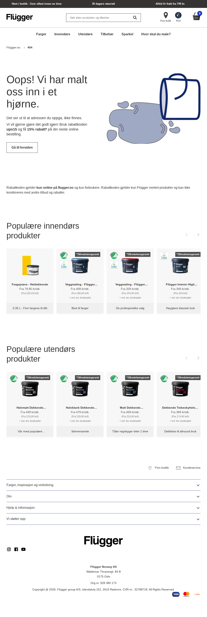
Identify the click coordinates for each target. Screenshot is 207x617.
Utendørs (85, 34)
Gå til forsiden (22, 147)
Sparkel (127, 34)
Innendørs (62, 34)
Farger (41, 34)
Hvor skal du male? (156, 34)
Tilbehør (107, 34)
